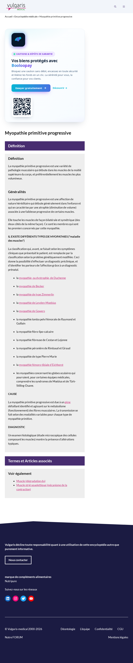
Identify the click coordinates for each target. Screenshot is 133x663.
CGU (120, 629)
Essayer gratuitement (28, 88)
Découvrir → (60, 87)
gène (68, 402)
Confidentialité (104, 629)
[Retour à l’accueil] (16, 6)
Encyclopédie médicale (25, 16)
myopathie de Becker (31, 286)
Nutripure (11, 581)
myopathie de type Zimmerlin (36, 294)
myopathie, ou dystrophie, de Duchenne (42, 278)
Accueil (8, 16)
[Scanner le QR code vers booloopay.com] (22, 106)
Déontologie (68, 629)
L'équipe (85, 629)
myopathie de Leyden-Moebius (37, 302)
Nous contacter (18, 560)
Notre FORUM (14, 637)
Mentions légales (118, 637)
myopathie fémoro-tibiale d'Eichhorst (41, 364)
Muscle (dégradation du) (30, 481)
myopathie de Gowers (32, 311)
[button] (115, 7)
